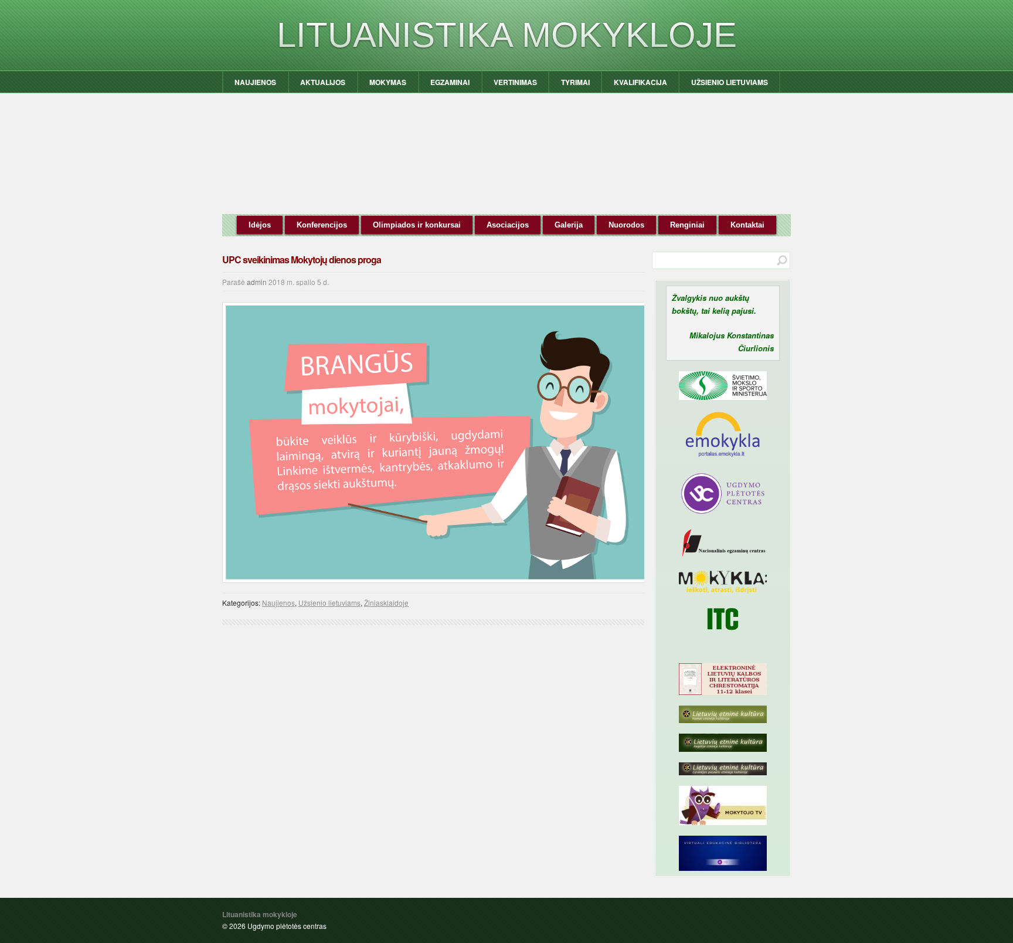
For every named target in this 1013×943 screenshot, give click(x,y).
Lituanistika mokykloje (507, 35)
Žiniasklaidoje (386, 603)
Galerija (569, 225)
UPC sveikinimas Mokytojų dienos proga (301, 259)
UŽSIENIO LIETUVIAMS (729, 82)
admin (257, 282)
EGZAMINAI (450, 82)
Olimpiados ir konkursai (417, 225)
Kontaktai (747, 225)
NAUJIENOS (255, 82)
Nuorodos (626, 225)
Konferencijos (322, 225)
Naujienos (278, 603)
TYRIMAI (575, 82)
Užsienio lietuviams (329, 603)
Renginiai (687, 225)
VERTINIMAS (515, 82)
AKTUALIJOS (322, 82)
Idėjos (260, 225)
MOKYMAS (387, 82)
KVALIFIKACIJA (640, 82)
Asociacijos (508, 225)
